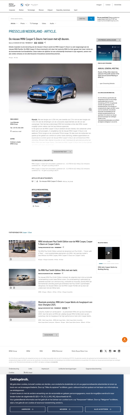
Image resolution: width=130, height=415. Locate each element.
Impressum (45, 369)
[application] (109, 253)
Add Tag (82, 19)
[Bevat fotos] (11, 259)
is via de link (114, 122)
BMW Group (13, 351)
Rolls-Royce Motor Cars (80, 351)
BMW (28, 351)
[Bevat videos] (14, 288)
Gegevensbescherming (93, 369)
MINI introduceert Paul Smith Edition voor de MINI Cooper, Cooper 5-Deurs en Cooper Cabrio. (65, 242)
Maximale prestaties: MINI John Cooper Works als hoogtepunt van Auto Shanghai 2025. (65, 303)
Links (30, 369)
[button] (109, 253)
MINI (41, 351)
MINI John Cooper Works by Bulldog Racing (107, 268)
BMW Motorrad (57, 351)
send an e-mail (16, 131)
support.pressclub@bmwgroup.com (107, 21)
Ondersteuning (14, 369)
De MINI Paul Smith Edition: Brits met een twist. (58, 270)
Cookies (11, 372)
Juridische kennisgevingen (67, 369)
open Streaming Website (107, 83)
